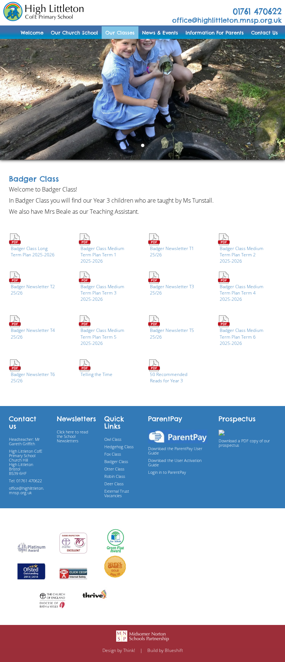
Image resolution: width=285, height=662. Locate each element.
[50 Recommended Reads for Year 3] (154, 365)
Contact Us (264, 33)
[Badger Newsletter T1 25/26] (154, 239)
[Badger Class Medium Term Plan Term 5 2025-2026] (85, 321)
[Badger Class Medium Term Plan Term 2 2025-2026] (224, 239)
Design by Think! (118, 650)
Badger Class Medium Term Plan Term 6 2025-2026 (241, 336)
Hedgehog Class (119, 446)
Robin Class (114, 476)
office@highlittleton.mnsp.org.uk (227, 20)
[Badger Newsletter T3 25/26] (154, 277)
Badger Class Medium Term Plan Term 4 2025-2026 (241, 292)
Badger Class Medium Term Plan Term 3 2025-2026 (102, 292)
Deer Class (114, 483)
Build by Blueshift (165, 650)
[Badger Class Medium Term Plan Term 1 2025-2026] (85, 239)
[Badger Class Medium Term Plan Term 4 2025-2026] (224, 277)
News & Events (160, 33)
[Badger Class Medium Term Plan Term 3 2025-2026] (85, 277)
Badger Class (116, 461)
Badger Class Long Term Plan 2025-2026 (33, 251)
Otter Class (114, 469)
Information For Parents (215, 33)
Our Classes (120, 33)
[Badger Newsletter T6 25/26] (15, 365)
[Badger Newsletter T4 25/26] (15, 321)
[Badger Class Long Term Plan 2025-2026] (15, 239)
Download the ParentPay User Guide (175, 451)
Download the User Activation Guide (175, 463)
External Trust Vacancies (116, 493)
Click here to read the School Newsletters (72, 436)
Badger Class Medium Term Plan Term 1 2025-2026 (102, 254)
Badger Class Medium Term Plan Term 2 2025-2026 (241, 254)
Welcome (32, 33)
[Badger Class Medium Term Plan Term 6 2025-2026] (224, 321)
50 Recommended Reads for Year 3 (168, 377)
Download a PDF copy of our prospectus (244, 443)
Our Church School (74, 33)
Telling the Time (96, 374)
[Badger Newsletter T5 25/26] (154, 321)
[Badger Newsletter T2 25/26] (15, 277)
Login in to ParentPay (167, 472)
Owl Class (112, 439)
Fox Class (112, 454)
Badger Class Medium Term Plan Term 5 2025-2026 (102, 336)
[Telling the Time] (85, 365)
